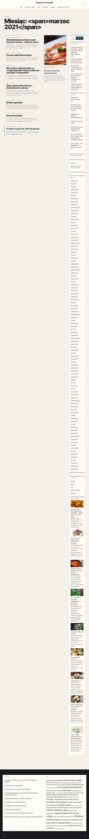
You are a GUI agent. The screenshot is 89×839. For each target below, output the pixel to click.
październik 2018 (75, 400)
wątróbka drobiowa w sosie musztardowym (57, 825)
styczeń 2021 (74, 332)
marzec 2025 (74, 228)
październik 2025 (75, 207)
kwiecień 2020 (74, 356)
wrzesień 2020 (74, 341)
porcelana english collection (70, 799)
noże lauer (66, 790)
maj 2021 (73, 320)
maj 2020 (73, 353)
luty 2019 (73, 388)
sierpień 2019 (74, 376)
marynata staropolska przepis (75, 784)
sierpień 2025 (74, 213)
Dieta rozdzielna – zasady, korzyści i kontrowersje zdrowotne (75, 540)
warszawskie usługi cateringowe (69, 820)
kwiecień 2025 (74, 225)
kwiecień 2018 (74, 418)
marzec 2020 (74, 359)
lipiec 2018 (73, 409)
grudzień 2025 (74, 201)
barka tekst (49, 780)
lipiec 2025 (74, 216)
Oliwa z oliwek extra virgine (77, 792)
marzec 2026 (74, 192)
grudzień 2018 (74, 394)
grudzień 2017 (74, 430)
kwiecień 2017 (74, 454)
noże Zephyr (75, 790)
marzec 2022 (74, 308)
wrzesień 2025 (74, 210)
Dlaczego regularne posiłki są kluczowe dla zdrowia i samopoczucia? (77, 571)
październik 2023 (75, 269)
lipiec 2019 (73, 379)
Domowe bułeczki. (75, 657)
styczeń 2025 (74, 234)
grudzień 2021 (74, 311)
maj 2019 (73, 382)
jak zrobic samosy (60, 784)
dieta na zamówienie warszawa (65, 782)
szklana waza (68, 807)
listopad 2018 (74, 397)
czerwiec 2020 (75, 350)
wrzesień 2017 (74, 439)
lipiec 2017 (73, 445)
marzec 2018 (74, 421)
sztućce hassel (77, 807)
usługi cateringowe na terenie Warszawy (63, 816)
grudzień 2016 (74, 466)
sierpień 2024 (74, 249)
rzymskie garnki (64, 805)
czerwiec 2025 (75, 219)
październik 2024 (75, 243)
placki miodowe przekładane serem (71, 796)
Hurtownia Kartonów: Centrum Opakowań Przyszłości (18, 813)
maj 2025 (73, 222)
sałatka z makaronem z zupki (76, 805)
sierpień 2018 (74, 406)
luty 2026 (73, 195)
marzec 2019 (74, 385)
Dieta (20, 7)
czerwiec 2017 (74, 448)
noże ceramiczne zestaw (54, 790)
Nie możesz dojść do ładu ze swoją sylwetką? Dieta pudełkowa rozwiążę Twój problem (77, 136)
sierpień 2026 (74, 180)
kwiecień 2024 (74, 258)
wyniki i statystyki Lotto (76, 823)
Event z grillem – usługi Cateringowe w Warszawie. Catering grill (77, 146)
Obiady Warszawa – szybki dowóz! (13, 785)
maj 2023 (73, 281)
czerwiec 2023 (75, 278)
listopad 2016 (74, 469)
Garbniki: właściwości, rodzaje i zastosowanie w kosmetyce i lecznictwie (77, 706)
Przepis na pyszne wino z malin (77, 122)
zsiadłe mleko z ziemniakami (60, 828)
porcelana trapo (72, 802)
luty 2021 (73, 329)
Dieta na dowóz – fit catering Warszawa (14, 802)
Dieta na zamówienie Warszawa (12, 809)
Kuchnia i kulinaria (30, 7)
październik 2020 (75, 338)
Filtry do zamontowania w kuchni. (77, 632)
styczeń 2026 (74, 198)
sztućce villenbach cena (57, 810)
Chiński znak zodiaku (72, 780)
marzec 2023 (74, 287)
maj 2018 (73, 415)
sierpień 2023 (74, 272)
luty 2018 (73, 424)
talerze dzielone (62, 813)
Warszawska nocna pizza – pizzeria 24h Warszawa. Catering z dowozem (76, 107)
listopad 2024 (74, 240)
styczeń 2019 (74, 391)
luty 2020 (73, 362)
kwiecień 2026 (74, 189)
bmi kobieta (58, 780)
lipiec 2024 (74, 252)
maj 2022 (73, 302)
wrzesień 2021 (74, 317)
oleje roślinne (66, 792)
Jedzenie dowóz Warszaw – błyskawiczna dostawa (77, 115)
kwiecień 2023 (74, 284)
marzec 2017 (74, 457)
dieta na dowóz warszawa (52, 782)
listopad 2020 (74, 335)
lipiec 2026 (74, 183)
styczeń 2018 (74, 427)
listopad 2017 (74, 433)
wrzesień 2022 (74, 293)
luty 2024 (73, 261)
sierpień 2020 (74, 344)
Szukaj (79, 38)
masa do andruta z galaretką (51, 787)
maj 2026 (73, 186)
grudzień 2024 (74, 237)
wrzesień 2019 (74, 373)
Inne (39, 7)
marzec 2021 (74, 326)
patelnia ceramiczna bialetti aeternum (57, 794)
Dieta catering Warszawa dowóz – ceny (76, 99)
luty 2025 (73, 231)
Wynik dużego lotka (61, 822)
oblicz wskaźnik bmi (59, 792)
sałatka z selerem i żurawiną (54, 807)
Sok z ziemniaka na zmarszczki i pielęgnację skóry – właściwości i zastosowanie (76, 601)
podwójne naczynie (53, 799)
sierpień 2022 (74, 296)
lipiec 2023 (74, 275)
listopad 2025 (74, 204)
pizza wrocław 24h (59, 797)
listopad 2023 (74, 267)
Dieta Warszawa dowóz (75, 782)
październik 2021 (75, 314)
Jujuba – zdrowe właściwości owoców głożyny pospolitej (76, 736)
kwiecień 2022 (74, 305)
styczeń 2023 (74, 290)
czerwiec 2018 (74, 412)
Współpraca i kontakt (63, 7)
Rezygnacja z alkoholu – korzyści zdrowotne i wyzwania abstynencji (77, 60)
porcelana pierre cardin (56, 802)
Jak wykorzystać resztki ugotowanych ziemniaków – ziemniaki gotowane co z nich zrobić (77, 512)
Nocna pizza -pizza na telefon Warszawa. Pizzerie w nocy (77, 128)
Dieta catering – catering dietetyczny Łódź (15, 805)
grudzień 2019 (74, 368)
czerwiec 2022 (75, 299)
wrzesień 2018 (74, 403)
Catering (52, 7)
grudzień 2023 (74, 264)
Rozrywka (45, 7)
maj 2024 (73, 255)
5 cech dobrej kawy (76, 680)
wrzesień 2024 (74, 246)
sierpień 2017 (74, 442)
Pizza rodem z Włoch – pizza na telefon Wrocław (17, 789)
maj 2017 (73, 451)
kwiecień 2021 (74, 323)
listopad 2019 (74, 371)
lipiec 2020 (74, 347)
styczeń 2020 (74, 365)
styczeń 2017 (74, 463)
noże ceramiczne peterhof (69, 787)
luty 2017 (73, 460)
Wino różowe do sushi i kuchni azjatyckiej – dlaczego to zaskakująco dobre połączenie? (77, 77)
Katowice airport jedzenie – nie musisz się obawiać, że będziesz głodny (23, 816)
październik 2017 (75, 436)
